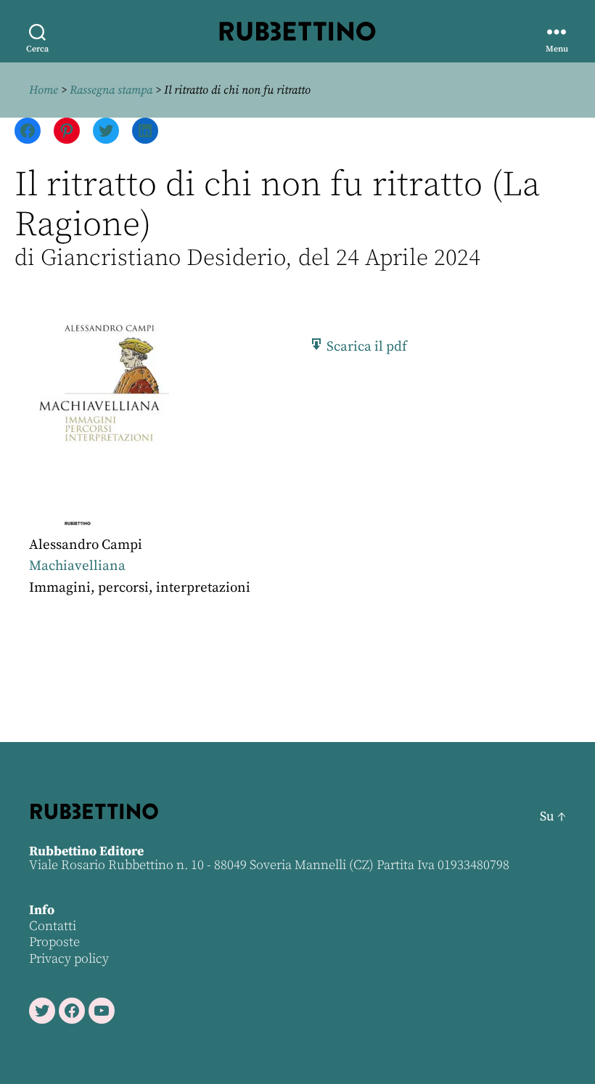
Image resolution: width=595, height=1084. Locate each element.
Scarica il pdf (365, 346)
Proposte (54, 942)
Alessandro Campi (85, 545)
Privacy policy (69, 958)
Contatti (52, 926)
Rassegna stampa (111, 90)
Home (43, 90)
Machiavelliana (77, 566)
